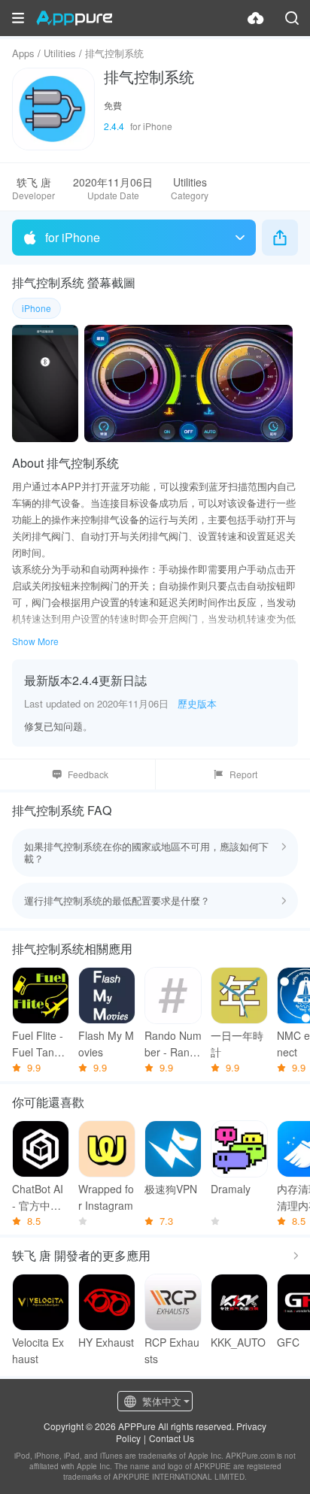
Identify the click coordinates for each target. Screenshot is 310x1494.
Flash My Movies (106, 1043)
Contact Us (171, 1438)
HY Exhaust (106, 1342)
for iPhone (72, 237)
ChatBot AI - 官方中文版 (37, 1197)
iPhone (36, 308)
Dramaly (231, 1188)
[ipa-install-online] (256, 18)
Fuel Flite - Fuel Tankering (40, 1044)
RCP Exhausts (171, 1350)
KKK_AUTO (238, 1342)
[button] (18, 18)
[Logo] (74, 18)
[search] (292, 18)
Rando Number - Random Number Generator (173, 1044)
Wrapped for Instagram (106, 1197)
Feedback (88, 774)
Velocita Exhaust (38, 1350)
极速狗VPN (170, 1188)
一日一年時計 (237, 1043)
